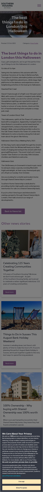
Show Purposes (21, 488)
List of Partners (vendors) (11, 476)
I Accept (21, 482)
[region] (21, 459)
